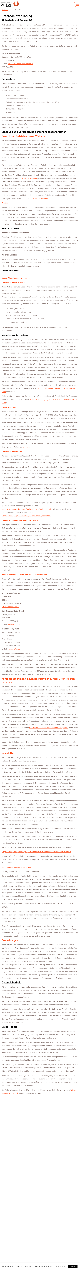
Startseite (5, 10)
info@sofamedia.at (15, 624)
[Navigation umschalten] (77, 4)
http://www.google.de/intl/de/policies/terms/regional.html (26, 509)
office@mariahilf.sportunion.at (20, 63)
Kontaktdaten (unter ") (48, 727)
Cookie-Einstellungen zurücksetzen (16, 278)
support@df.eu (14, 649)
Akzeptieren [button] (72, 1266)
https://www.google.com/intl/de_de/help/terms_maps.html (26, 516)
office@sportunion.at (10, 606)
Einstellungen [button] (60, 1266)
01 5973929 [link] (9, 60)
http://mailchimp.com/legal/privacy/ (17, 867)
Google (26, 447)
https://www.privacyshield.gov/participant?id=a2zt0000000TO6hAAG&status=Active (36, 851)
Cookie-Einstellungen (28, 178)
